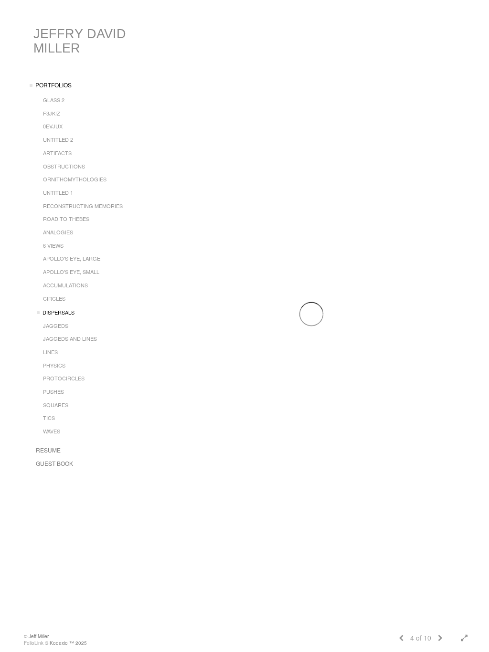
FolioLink (33, 643)
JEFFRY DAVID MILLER (79, 41)
